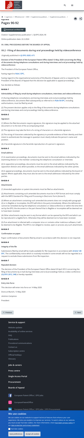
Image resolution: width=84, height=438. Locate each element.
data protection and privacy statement (25, 425)
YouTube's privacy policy (64, 423)
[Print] (75, 19)
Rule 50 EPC (60, 100)
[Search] (65, 5)
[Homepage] (2, 17)
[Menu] (73, 5)
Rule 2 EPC (19, 73)
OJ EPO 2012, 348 (9, 274)
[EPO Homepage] (13, 5)
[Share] (81, 19)
